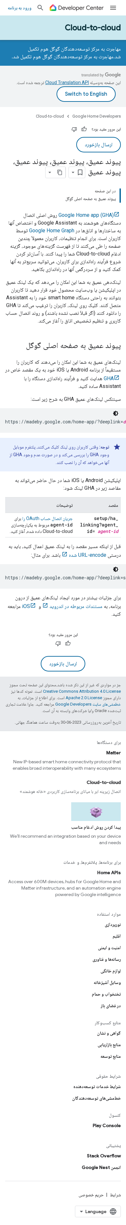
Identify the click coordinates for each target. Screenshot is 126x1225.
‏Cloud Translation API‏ (67, 82)
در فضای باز (111, 1005)
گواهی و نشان (109, 1033)
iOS (26, 606)
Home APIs (109, 872)
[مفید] (84, 129)
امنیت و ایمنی (109, 947)
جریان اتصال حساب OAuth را (47, 518)
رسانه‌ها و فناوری (106, 959)
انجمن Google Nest (101, 1167)
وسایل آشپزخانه (107, 982)
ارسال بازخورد (98, 144)
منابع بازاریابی (109, 1044)
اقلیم (117, 936)
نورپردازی (113, 924)
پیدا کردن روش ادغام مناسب (96, 827)
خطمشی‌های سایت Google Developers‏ (88, 704)
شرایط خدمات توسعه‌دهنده (97, 1086)
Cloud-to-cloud (93, 28)
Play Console (107, 1125)
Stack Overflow (104, 1156)
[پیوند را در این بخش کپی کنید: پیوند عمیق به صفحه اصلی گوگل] (19, 346)
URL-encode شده (87, 555)
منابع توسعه (110, 1056)
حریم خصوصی (91, 1194)
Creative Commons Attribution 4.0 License (82, 691)
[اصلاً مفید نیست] (74, 129)
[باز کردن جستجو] (40, 8)
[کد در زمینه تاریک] (115, 413)
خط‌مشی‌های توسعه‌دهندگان (96, 1098)
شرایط (115, 1194)
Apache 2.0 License (84, 697)
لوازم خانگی (110, 971)
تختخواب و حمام (106, 994)
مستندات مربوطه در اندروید (75, 606)
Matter (113, 753)
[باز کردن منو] (113, 7)
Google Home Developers (96, 116)
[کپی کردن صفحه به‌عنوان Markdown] (60, 172)
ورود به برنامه (19, 7)
